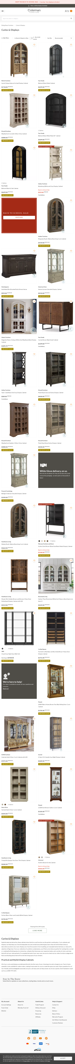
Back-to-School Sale (43, 190)
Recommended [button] (59, 38)
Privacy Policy (26, 1061)
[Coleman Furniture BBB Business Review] (37, 1033)
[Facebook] (28, 1039)
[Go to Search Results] (71, 18)
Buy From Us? (23, 1008)
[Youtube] (40, 1039)
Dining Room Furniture (7, 25)
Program (39, 1005)
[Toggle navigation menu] (2, 11)
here (49, 1061)
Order (4, 1008)
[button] (66, 11)
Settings (6, 1005)
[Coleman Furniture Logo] (34, 11)
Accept (62, 1058)
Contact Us (45, 5)
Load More (37, 930)
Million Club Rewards (59, 1020)
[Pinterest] (46, 1039)
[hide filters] (5, 38)
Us (20, 1005)
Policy (56, 1014)
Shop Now (19, 217)
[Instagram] (34, 1039)
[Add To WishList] (34, 44)
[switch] (31, 38)
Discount (40, 1008)
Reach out (6, 688)
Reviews (57, 1023)
